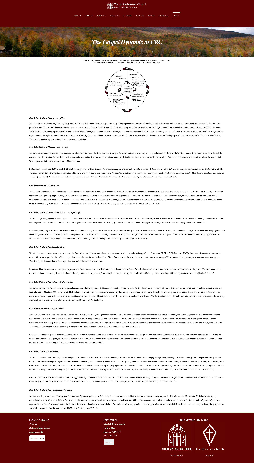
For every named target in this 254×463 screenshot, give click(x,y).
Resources (164, 15)
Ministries (115, 15)
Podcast (140, 15)
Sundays (89, 15)
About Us (101, 15)
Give (176, 15)
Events (151, 15)
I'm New (77, 15)
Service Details (37, 438)
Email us (108, 442)
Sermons (127, 15)
